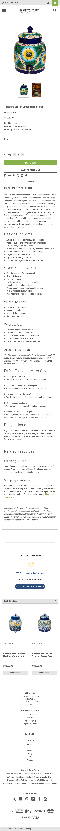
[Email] (9, 175)
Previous (4, 52)
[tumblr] (39, 799)
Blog (30, 754)
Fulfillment (30, 741)
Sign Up (33, 721)
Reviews (30, 750)
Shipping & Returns (30, 724)
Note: (6, 139)
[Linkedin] (22, 175)
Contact (30, 744)
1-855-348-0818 (11, 3)
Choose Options (15, 672)
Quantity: (8, 154)
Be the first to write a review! (30, 586)
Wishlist (30, 717)
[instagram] (45, 799)
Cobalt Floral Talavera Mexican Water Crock (14, 655)
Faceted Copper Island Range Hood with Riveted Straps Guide (30, 774)
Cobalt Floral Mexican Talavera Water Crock (43, 655)
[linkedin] (33, 799)
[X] (18, 175)
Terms (30, 747)
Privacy (30, 760)
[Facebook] (5, 175)
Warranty (30, 738)
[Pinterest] (26, 175)
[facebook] (20, 799)
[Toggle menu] (4, 10)
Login (26, 721)
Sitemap (28, 829)
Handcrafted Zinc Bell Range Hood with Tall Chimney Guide (30, 780)
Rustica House (8, 643)
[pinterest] (27, 799)
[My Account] (48, 3)
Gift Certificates (30, 714)
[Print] (14, 175)
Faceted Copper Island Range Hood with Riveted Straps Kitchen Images (30, 777)
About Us (30, 757)
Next (56, 52)
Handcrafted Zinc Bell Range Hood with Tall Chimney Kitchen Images (30, 783)
